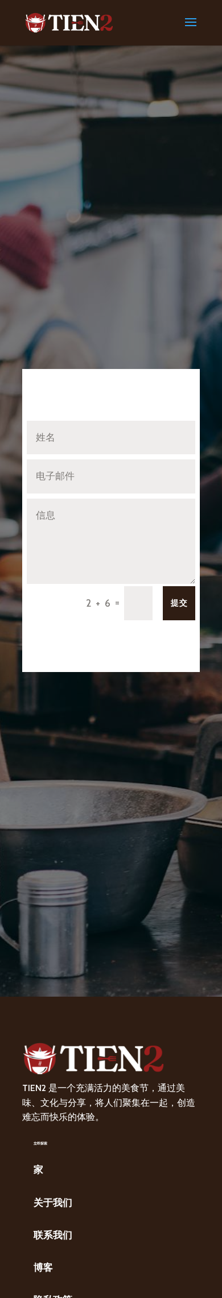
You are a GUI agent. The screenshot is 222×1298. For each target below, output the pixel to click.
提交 (179, 603)
